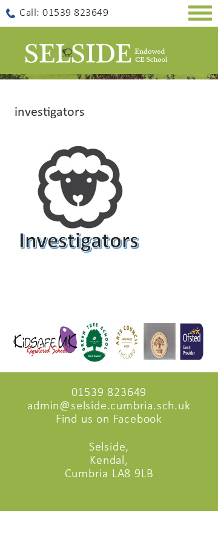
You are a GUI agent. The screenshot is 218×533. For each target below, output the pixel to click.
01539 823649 (109, 393)
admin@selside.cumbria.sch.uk (108, 406)
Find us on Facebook (109, 420)
